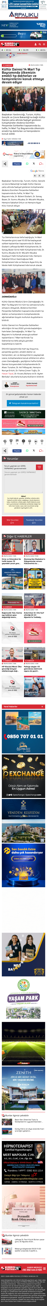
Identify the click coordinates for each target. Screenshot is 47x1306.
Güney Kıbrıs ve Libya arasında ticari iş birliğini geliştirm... (29, 1130)
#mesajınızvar (14, 386)
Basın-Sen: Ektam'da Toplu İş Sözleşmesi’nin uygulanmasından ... (29, 1120)
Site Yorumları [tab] (13, 520)
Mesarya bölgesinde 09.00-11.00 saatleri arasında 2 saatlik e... (28, 1249)
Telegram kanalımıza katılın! (25, 403)
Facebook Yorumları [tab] (34, 520)
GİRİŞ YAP (39, 467)
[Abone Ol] (37, 171)
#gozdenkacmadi (31, 385)
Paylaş (17, 163)
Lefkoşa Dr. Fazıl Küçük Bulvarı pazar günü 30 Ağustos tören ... (29, 1240)
